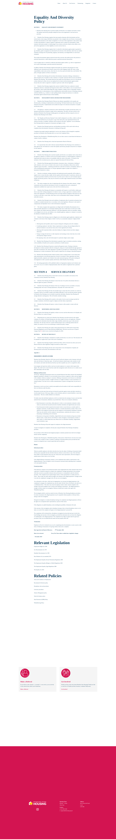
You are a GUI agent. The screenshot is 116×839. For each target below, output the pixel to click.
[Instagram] (37, 809)
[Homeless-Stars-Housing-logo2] (26, 3)
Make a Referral (24, 689)
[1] (41, 331)
